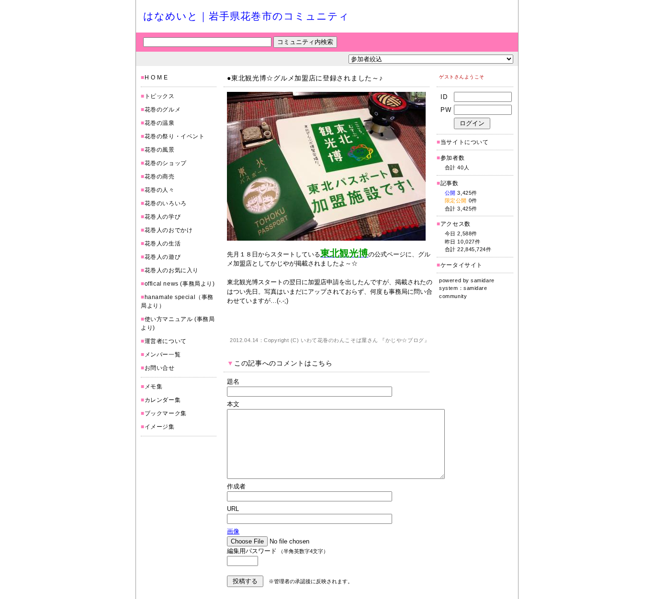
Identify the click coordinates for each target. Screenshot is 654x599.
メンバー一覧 (163, 354)
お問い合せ (160, 368)
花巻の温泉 (160, 123)
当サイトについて (464, 142)
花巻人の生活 (163, 243)
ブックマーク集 (166, 413)
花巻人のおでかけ (169, 230)
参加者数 (450, 158)
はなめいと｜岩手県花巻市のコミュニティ (246, 16)
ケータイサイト (461, 265)
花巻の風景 (160, 149)
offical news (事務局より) (180, 283)
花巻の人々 (160, 190)
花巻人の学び (163, 216)
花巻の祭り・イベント (175, 136)
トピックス (160, 96)
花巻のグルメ (163, 109)
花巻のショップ (166, 163)
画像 (233, 531)
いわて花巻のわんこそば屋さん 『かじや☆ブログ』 (365, 340)
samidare (482, 280)
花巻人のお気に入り (172, 270)
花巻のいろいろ (166, 203)
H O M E (156, 77)
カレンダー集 (163, 400)
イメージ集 (160, 426)
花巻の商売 (160, 176)
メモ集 (154, 386)
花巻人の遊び (163, 257)
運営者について (166, 341)
